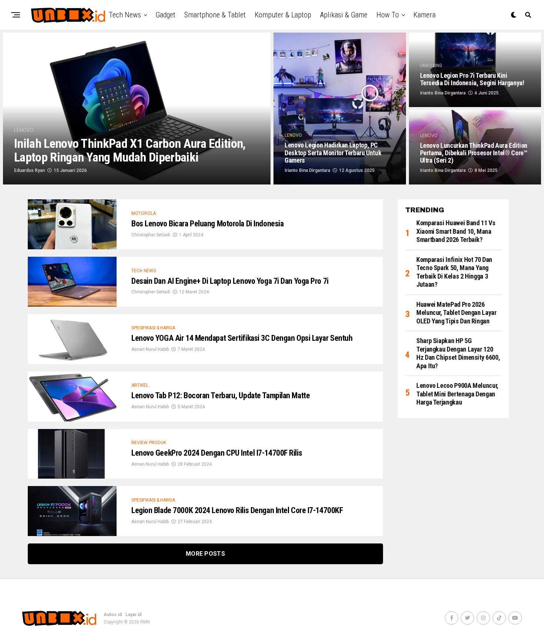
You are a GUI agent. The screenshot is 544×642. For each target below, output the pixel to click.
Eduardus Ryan (29, 170)
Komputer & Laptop (283, 14)
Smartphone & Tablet (215, 14)
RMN (145, 622)
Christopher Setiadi (150, 234)
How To (387, 14)
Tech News (125, 14)
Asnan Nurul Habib (150, 349)
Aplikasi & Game (343, 14)
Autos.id (113, 614)
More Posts (205, 553)
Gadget (165, 14)
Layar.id (133, 614)
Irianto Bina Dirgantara (307, 170)
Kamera (424, 14)
